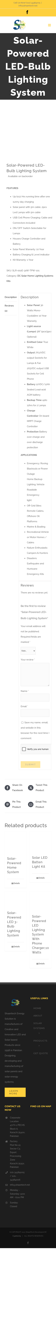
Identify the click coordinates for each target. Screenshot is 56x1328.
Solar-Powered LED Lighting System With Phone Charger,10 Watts (40, 934)
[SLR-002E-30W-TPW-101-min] (28, 133)
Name (25, 691)
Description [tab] (11, 297)
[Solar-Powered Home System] (15, 842)
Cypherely (17, 1236)
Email (24, 706)
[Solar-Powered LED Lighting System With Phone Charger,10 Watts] (40, 901)
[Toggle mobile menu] (49, 25)
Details (17, 883)
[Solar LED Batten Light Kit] (40, 841)
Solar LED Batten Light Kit (39, 862)
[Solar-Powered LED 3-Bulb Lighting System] (15, 899)
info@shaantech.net (28, 5)
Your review (28, 659)
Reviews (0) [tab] (9, 308)
